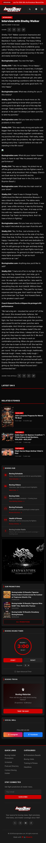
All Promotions (23, 622)
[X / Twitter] (15, 823)
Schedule (8, 762)
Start (12, 660)
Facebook (34, 734)
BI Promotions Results (32, 755)
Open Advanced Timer (23, 671)
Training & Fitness (31, 763)
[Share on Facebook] (14, 30)
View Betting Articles (16, 501)
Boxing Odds (29, 759)
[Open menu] (42, 9)
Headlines (19, 413)
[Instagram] (20, 823)
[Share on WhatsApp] (19, 30)
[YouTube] (26, 823)
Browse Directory (14, 512)
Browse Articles (14, 524)
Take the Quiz (23, 711)
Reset (33, 660)
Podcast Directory (12, 766)
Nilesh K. (29, 837)
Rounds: (20, 665)
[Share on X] (9, 30)
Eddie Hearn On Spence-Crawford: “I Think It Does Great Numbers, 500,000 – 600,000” (29, 437)
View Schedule (14, 479)
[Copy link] (23, 30)
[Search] (30, 9)
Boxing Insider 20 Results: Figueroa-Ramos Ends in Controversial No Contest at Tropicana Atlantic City (27, 594)
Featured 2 (19, 432)
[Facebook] (31, 823)
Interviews (7, 17)
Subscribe (23, 797)
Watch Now (13, 490)
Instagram (14, 734)
